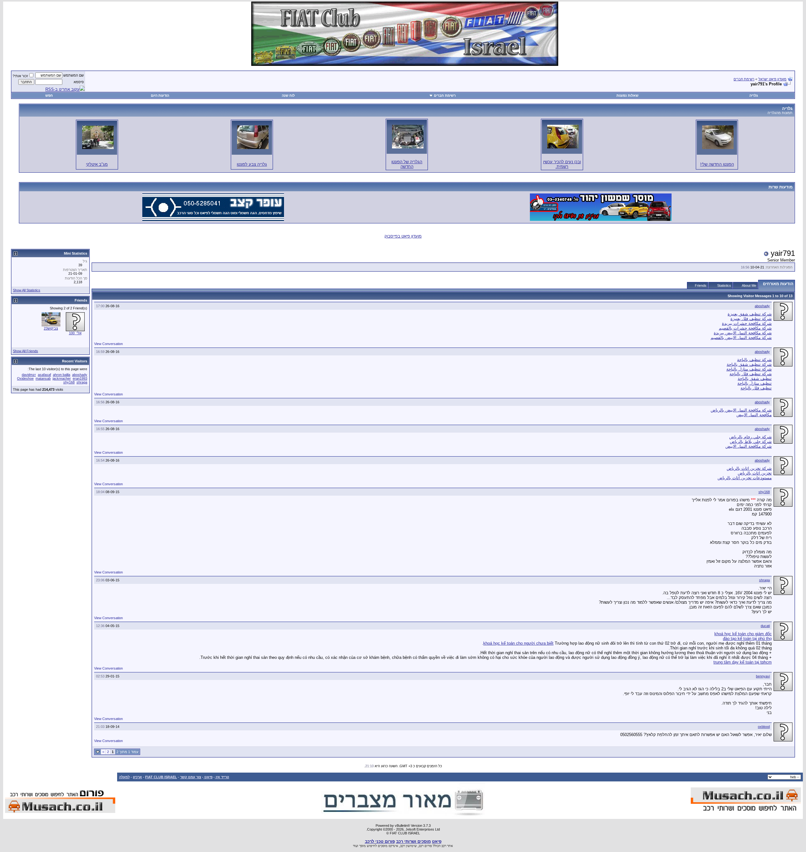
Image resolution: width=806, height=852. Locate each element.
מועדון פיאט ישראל (772, 79)
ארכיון (137, 777)
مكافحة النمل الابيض (754, 414)
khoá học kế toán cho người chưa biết (518, 643)
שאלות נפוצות (627, 95)
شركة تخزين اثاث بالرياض (749, 468)
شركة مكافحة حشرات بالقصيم (745, 328)
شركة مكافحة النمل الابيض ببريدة (743, 333)
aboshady (762, 306)
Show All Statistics (26, 290)
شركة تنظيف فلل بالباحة (750, 373)
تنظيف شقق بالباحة (755, 378)
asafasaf (44, 375)
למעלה (124, 777)
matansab (43, 378)
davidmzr (29, 375)
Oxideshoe (25, 378)
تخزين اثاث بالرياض (755, 473)
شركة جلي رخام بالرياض (750, 437)
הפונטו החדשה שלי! (717, 164)
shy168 (764, 492)
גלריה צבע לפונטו (252, 164)
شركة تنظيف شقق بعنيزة (750, 314)
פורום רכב (425, 846)
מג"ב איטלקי (97, 164)
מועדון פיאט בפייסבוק (403, 236)
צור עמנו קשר (190, 777)
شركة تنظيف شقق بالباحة (749, 364)
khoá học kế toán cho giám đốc (743, 633)
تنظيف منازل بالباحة (754, 383)
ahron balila (61, 375)
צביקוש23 (51, 328)
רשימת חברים (744, 79)
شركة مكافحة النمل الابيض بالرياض (741, 410)
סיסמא (79, 82)
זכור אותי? (20, 76)
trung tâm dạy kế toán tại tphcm (742, 662)
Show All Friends (25, 351)
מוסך (362, 846)
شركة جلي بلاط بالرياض (751, 441)
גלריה (753, 95)
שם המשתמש (73, 75)
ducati (765, 626)
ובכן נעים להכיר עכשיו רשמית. (562, 164)
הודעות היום (160, 95)
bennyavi (763, 676)
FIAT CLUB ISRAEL (161, 777)
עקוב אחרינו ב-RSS (62, 89)
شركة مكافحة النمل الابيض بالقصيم (741, 337)
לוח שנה (288, 95)
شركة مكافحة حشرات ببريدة (747, 323)
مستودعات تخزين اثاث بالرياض (745, 477)
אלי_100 (75, 333)
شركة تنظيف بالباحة (754, 359)
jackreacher (62, 378)
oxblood (764, 726)
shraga (764, 580)
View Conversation (108, 344)
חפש (49, 95)
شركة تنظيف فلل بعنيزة (751, 318)
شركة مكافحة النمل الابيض (748, 446)
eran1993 (80, 378)
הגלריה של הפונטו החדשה (406, 164)
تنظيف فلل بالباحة (756, 388)
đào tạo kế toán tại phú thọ (747, 638)
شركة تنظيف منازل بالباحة (749, 369)
